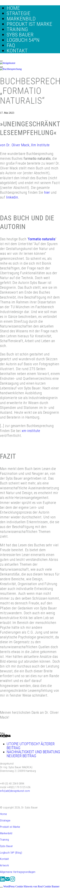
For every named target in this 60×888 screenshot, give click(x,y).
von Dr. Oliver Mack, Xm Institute (25, 145)
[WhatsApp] (6, 736)
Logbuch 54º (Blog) (11, 852)
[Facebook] (1, 736)
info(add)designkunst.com (15, 790)
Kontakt (4, 859)
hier (47, 192)
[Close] (1, 60)
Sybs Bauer (6, 846)
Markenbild (6, 833)
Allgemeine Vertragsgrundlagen (18, 872)
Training (4, 839)
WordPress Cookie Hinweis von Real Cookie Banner (31, 886)
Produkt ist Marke (10, 826)
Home (3, 814)
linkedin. (12, 197)
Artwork (4, 865)
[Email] (9, 736)
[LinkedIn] (4, 736)
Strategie (5, 820)
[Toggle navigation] (1, 66)
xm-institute (31, 431)
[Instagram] (12, 881)
